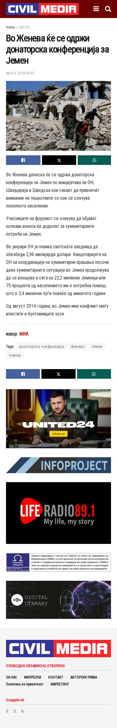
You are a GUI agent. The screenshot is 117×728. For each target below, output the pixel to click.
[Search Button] (108, 9)
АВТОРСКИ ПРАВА (83, 677)
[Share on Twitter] (59, 160)
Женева (78, 347)
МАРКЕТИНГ (60, 684)
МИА (23, 334)
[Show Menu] (96, 9)
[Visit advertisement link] (58, 418)
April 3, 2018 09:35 (20, 73)
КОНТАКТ (55, 677)
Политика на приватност (25, 684)
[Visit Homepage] (42, 9)
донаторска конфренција (41, 347)
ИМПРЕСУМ (32, 677)
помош (15, 355)
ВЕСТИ (24, 27)
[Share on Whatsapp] (94, 160)
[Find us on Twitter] (15, 711)
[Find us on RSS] (22, 711)
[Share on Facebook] (23, 160)
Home (10, 27)
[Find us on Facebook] (7, 711)
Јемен (97, 347)
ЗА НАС (11, 677)
